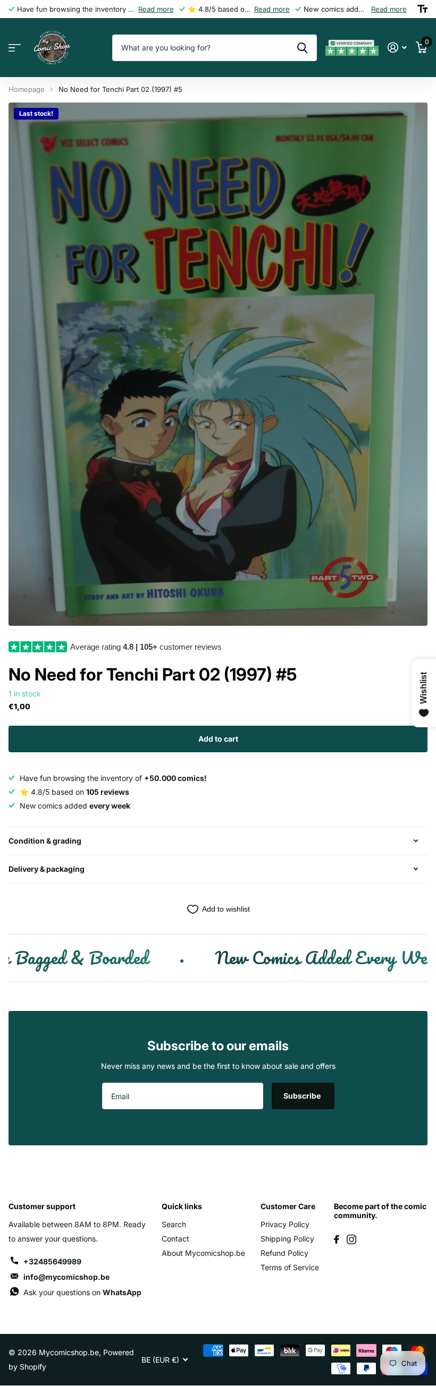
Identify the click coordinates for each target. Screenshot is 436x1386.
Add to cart (218, 738)
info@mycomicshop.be (66, 1276)
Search (174, 1224)
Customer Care (288, 1206)
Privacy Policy (285, 1224)
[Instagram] (351, 1239)
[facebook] (336, 1239)
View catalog (15, 48)
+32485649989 (52, 1261)
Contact (175, 1238)
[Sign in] (397, 47)
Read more (156, 9)
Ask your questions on (82, 1292)
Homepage (27, 89)
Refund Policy (284, 1252)
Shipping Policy (287, 1238)
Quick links (182, 1206)
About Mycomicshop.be (203, 1252)
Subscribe (302, 1095)
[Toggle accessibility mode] (422, 9)
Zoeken (302, 48)
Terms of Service (290, 1267)
